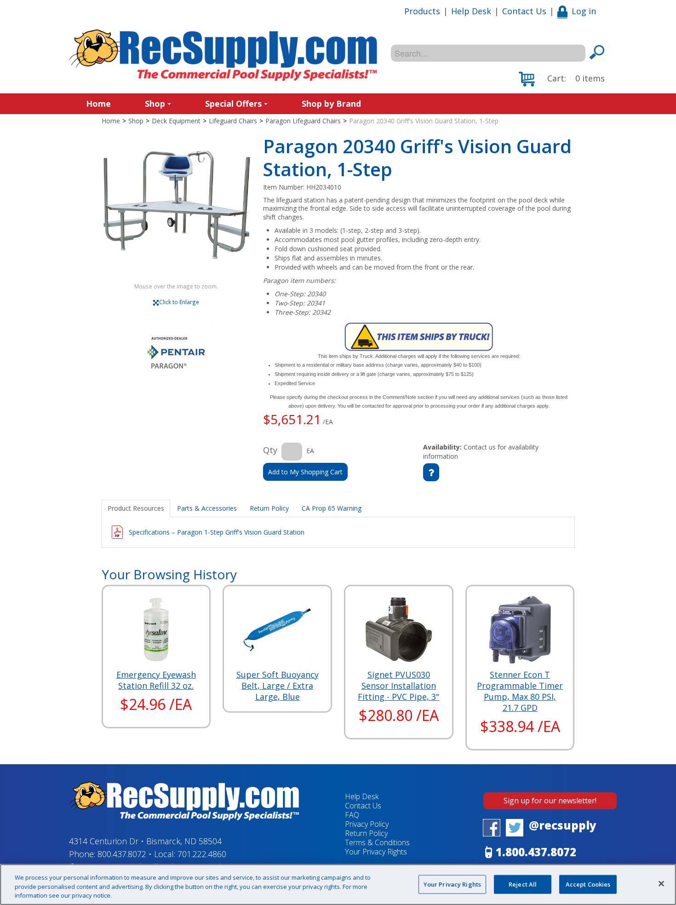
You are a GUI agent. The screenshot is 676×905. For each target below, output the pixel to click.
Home (98, 103)
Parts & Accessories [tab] (207, 508)
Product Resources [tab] (136, 508)
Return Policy (366, 833)
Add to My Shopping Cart (305, 471)
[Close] (661, 883)
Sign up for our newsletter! (550, 800)
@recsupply (562, 825)
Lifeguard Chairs (233, 120)
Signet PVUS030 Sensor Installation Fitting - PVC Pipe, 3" (398, 685)
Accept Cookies (588, 884)
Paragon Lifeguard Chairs (303, 120)
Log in (584, 11)
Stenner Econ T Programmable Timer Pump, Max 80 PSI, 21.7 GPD (520, 691)
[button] (561, 79)
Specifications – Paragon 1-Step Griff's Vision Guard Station (216, 532)
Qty (270, 450)
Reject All (523, 884)
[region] (338, 884)
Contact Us (524, 11)
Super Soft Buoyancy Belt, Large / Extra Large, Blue (277, 685)
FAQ (352, 815)
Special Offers (233, 103)
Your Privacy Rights (452, 884)
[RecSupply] (223, 55)
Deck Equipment (176, 120)
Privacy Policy (367, 824)
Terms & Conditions (377, 842)
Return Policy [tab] (269, 508)
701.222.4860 (202, 853)
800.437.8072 (121, 853)
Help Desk (471, 11)
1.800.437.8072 (536, 851)
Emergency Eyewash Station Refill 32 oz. (156, 680)
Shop (155, 103)
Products (422, 11)
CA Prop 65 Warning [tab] (331, 508)
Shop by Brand (331, 103)
